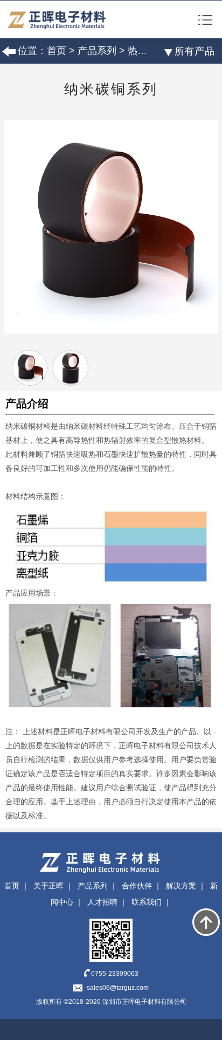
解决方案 (181, 885)
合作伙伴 (137, 885)
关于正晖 (48, 885)
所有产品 (195, 51)
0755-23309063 (114, 973)
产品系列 (97, 50)
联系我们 (146, 902)
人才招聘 (102, 902)
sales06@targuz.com (118, 987)
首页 (56, 50)
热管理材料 (152, 50)
